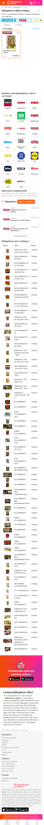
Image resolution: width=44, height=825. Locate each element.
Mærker (4, 745)
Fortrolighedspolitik (33, 818)
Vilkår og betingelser (21, 818)
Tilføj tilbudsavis (7, 752)
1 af (7, 29)
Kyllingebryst (17, 7)
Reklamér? (5, 740)
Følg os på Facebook (8, 764)
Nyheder (4, 755)
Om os (4, 750)
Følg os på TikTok (7, 771)
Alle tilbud (8, 7)
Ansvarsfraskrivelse (8, 818)
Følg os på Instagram (8, 766)
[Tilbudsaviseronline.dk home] (14, 3)
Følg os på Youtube (8, 769)
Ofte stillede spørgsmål (9, 738)
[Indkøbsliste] (34, 2)
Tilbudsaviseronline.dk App (10, 747)
